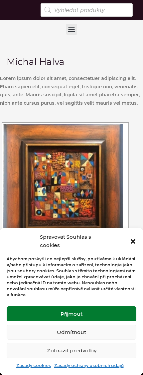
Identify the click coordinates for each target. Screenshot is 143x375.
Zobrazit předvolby (71, 350)
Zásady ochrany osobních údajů (89, 365)
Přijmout (71, 314)
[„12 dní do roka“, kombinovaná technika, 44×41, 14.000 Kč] (65, 184)
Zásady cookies (33, 365)
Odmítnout (71, 332)
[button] (133, 241)
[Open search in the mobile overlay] (87, 10)
